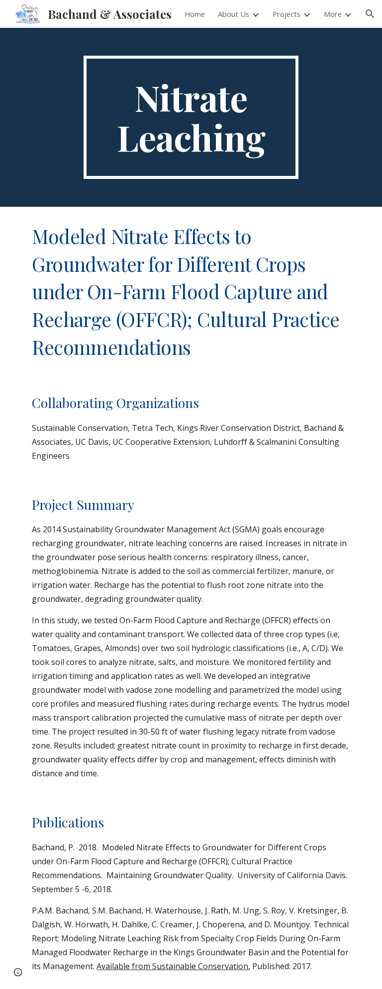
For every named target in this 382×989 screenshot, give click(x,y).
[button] (370, 14)
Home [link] (195, 14)
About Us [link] (233, 14)
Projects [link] (286, 14)
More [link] (333, 14)
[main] (191, 117)
